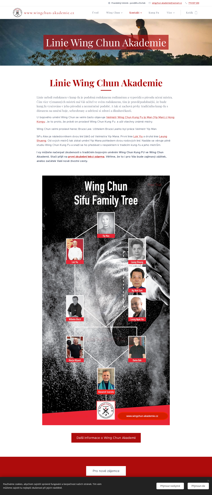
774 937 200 (193, 3)
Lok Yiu (138, 136)
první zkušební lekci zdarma (86, 156)
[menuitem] (96, 12)
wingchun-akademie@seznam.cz (167, 3)
